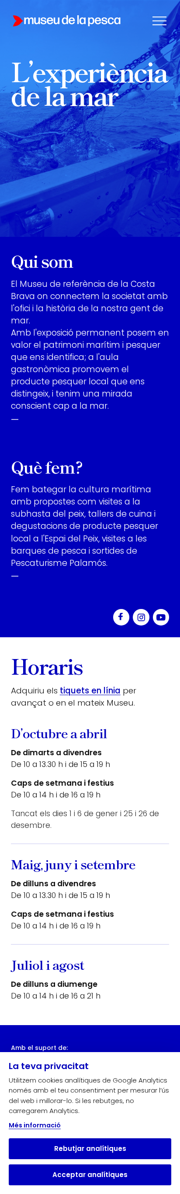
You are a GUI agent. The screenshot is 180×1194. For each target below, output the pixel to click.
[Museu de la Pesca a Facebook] (121, 617)
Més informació (35, 1125)
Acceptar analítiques (90, 1174)
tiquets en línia (90, 690)
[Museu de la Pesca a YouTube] (161, 617)
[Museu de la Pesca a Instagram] (141, 617)
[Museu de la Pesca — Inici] (66, 21)
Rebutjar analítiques (90, 1148)
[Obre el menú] (159, 20)
